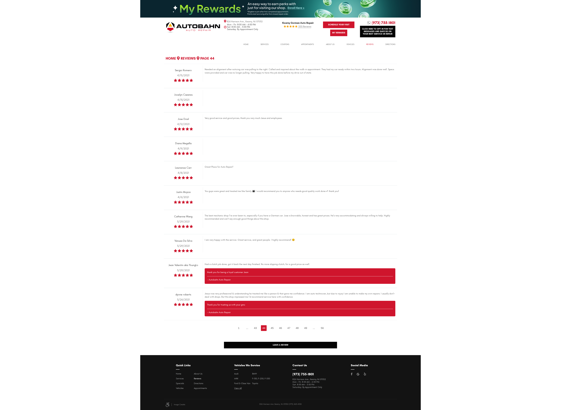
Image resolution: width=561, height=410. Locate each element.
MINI (236, 378)
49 (305, 328)
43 (255, 328)
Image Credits (179, 404)
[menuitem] (246, 44)
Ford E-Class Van (242, 383)
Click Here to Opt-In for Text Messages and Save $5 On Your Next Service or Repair (377, 31)
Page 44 (207, 58)
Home (246, 44)
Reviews (369, 44)
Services (264, 44)
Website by (394, 403)
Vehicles (350, 44)
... (247, 328)
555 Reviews (304, 26)
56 (322, 328)
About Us (330, 44)
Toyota (255, 383)
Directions (390, 44)
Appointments (307, 44)
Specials (180, 383)
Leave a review (280, 345)
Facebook (351, 374)
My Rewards (338, 32)
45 (272, 328)
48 (297, 328)
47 (288, 328)
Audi (236, 374)
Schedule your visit (338, 24)
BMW (254, 374)
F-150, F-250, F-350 (261, 378)
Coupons (284, 44)
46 (280, 328)
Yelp (365, 374)
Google (358, 374)
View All (238, 388)
